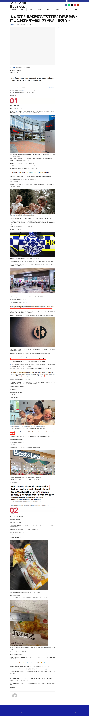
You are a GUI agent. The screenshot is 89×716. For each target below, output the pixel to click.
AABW (12, 24)
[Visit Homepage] (23, 5)
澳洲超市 (23, 90)
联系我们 (35, 708)
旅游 (22, 9)
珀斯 (16, 522)
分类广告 (66, 9)
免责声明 (18, 708)
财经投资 (57, 9)
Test (14, 708)
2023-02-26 (18, 24)
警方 (11, 364)
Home (11, 13)
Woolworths (47, 525)
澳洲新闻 (14, 9)
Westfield (31, 112)
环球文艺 (30, 9)
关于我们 (23, 708)
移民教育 (48, 9)
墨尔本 (17, 111)
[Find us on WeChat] (69, 5)
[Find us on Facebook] (66, 5)
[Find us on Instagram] (75, 5)
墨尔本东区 (24, 112)
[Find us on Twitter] (72, 5)
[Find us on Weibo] (78, 5)
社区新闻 (39, 9)
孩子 (16, 70)
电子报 (75, 9)
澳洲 (14, 67)
